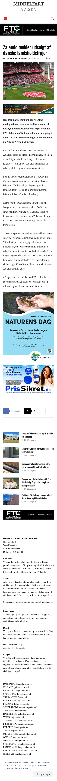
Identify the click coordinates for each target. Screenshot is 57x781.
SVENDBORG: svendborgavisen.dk (19, 743)
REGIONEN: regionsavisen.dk (17, 690)
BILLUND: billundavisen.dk (16, 703)
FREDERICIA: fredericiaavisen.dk (19, 723)
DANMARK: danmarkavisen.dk (17, 683)
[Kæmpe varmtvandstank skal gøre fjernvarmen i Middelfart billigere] (11, 467)
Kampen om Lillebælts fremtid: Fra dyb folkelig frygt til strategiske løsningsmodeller (36, 482)
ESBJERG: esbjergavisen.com (16, 700)
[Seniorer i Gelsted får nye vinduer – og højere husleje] (11, 452)
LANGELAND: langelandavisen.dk (19, 747)
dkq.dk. (43, 571)
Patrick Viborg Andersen (17, 58)
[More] (42, 411)
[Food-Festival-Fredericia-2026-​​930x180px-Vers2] (28, 109)
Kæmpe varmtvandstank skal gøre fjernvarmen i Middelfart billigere (36, 465)
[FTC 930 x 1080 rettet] (28, 30)
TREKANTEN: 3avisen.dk (15, 697)
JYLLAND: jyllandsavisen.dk (16, 687)
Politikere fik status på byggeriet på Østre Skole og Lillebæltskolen (36, 496)
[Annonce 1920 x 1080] (28, 379)
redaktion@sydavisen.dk (14, 647)
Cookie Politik (25, 768)
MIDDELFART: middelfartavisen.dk (19, 733)
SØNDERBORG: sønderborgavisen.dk (20, 707)
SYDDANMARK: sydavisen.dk (17, 693)
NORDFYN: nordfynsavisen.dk (17, 753)
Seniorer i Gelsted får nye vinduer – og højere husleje (38, 450)
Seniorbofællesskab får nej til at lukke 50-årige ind (37, 435)
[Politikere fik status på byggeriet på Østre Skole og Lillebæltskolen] (11, 499)
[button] (5, 18)
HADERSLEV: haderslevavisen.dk (18, 713)
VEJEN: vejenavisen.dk (13, 717)
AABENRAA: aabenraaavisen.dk (18, 720)
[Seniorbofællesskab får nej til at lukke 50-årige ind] (11, 437)
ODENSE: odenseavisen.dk (15, 737)
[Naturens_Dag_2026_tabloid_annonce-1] (28, 327)
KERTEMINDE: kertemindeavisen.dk (20, 750)
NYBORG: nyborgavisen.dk (15, 740)
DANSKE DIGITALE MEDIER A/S (20, 538)
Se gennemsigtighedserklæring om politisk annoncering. (28, 601)
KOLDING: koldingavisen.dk (16, 727)
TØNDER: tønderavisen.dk (15, 710)
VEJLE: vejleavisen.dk (13, 730)
